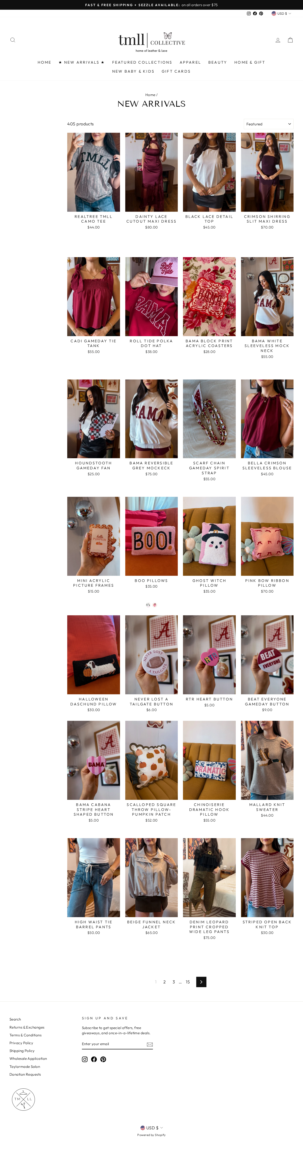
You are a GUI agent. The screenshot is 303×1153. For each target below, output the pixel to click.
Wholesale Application (28, 1058)
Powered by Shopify (151, 1135)
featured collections (142, 62)
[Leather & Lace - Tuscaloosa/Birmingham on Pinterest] (103, 1059)
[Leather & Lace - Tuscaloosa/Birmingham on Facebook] (94, 1059)
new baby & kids (133, 71)
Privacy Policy (21, 1043)
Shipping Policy (22, 1050)
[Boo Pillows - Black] (148, 605)
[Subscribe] (150, 1044)
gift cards (176, 71)
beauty (217, 62)
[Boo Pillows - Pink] (154, 605)
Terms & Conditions (25, 1035)
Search (15, 1019)
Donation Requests (25, 1074)
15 (188, 982)
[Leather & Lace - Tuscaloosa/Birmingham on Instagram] (85, 1059)
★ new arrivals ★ (81, 62)
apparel (190, 62)
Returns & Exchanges (27, 1027)
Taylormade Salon (24, 1066)
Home (150, 94)
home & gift (249, 62)
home (45, 62)
